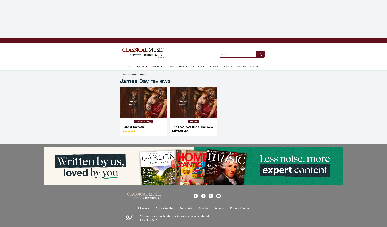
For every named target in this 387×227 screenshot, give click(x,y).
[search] (260, 54)
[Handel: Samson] (143, 102)
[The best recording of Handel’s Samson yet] (193, 102)
